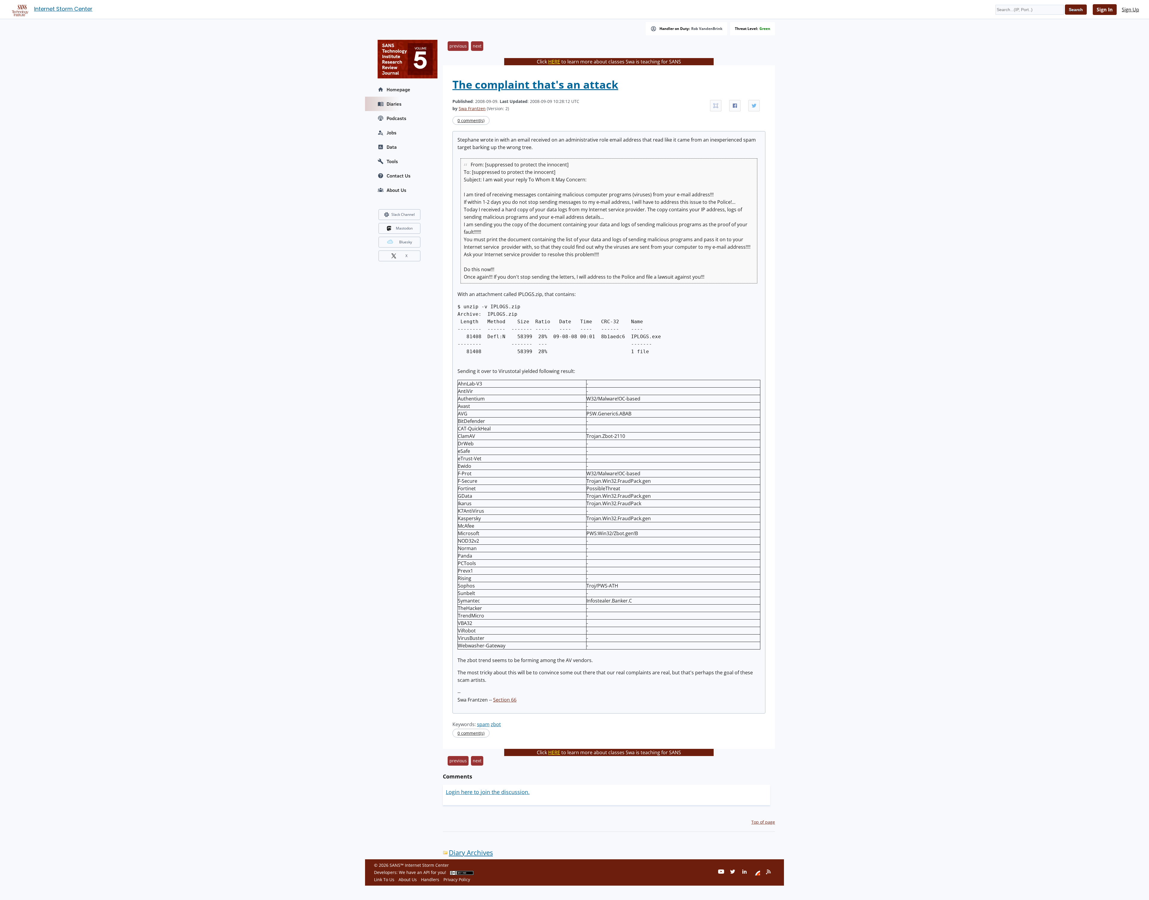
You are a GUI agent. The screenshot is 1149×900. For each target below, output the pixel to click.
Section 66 (504, 699)
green (764, 28)
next (477, 46)
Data (392, 147)
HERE (554, 61)
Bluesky (405, 242)
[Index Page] (19, 9)
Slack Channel (403, 214)
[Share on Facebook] (735, 105)
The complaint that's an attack (535, 84)
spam (483, 724)
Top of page (763, 822)
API (426, 872)
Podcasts (396, 118)
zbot (496, 724)
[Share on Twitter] (754, 105)
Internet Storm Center (63, 9)
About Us (396, 190)
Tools (392, 161)
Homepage (398, 89)
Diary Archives (471, 852)
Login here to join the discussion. (488, 792)
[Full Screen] (715, 105)
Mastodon (404, 228)
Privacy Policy (456, 879)
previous (458, 46)
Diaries (394, 104)
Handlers (430, 879)
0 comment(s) (471, 120)
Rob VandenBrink (706, 28)
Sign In (1105, 9)
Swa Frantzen (472, 108)
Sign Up (1130, 9)
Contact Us (399, 175)
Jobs (391, 132)
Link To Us (384, 879)
